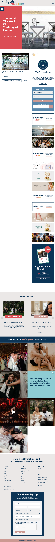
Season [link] (22, 480)
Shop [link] (5, 478)
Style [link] (22, 476)
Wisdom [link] (6, 469)
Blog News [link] (6, 36)
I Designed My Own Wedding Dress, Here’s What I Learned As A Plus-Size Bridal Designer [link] (41, 322)
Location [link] (23, 475)
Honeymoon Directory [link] (9, 489)
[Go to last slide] (2, 318)
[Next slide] (53, 318)
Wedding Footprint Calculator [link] (8, 482)
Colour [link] (22, 473)
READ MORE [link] (43, 83)
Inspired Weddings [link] (25, 469)
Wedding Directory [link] (8, 488)
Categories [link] (23, 468)
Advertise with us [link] (42, 484)
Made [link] (5, 471)
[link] (2, 9)
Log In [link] (39, 474)
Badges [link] (40, 485)
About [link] (39, 468)
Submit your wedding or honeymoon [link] (43, 482)
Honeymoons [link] (7, 475)
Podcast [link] (6, 476)
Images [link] (22, 471)
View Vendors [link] (43, 101)
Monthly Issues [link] (24, 482)
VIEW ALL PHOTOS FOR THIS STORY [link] (12, 80)
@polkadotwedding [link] (41, 339)
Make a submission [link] (42, 479)
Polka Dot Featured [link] (13, 316)
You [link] (5, 473)
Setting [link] (22, 478)
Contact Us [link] (40, 472)
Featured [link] (13, 36)
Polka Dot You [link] (41, 316)
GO (51, 107)
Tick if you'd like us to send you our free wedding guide (26, 523)
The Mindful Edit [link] (7, 480)
